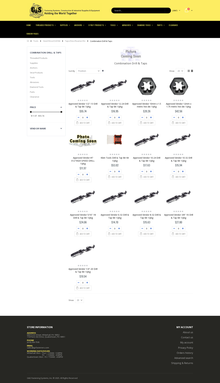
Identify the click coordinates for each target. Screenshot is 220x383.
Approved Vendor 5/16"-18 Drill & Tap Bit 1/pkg (83, 216)
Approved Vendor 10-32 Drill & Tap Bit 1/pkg (178, 159)
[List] (192, 71)
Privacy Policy (185, 347)
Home (28, 40)
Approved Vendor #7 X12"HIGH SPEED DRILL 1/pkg (83, 160)
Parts (32, 92)
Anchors (33, 67)
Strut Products (36, 72)
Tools (35, 41)
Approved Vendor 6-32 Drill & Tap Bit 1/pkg (115, 216)
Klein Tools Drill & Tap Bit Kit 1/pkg (115, 159)
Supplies (34, 63)
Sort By (72, 71)
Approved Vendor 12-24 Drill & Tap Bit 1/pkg (114, 105)
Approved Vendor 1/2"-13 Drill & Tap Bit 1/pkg (83, 105)
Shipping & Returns (182, 363)
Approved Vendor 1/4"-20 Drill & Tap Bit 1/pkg (83, 270)
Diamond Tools (37, 87)
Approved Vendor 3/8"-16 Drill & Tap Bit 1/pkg (178, 216)
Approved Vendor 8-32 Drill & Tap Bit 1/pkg (147, 216)
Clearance (34, 96)
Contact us (187, 337)
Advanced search (183, 358)
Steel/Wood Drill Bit (51, 41)
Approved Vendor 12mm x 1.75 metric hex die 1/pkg (178, 105)
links (174, 10)
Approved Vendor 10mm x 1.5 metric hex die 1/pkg (146, 105)
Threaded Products (38, 58)
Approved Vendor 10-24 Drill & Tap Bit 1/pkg (146, 159)
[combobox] (141, 11)
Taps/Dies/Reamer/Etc (75, 41)
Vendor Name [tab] (38, 128)
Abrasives (34, 82)
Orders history (185, 352)
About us (188, 332)
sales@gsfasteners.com (38, 347)
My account (186, 342)
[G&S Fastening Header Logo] (64, 10)
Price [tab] (33, 107)
